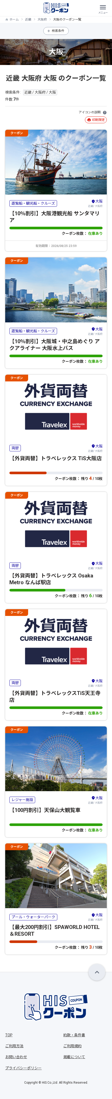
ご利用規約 (72, 1046)
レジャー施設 (22, 800)
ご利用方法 (14, 1046)
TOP (9, 1035)
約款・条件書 (74, 1035)
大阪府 (42, 19)
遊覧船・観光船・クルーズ (33, 203)
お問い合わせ (16, 1057)
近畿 (28, 19)
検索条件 (58, 30)
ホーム (14, 19)
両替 (15, 448)
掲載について (74, 1057)
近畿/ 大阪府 (95, 203)
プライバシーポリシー (23, 1068)
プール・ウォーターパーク (33, 917)
